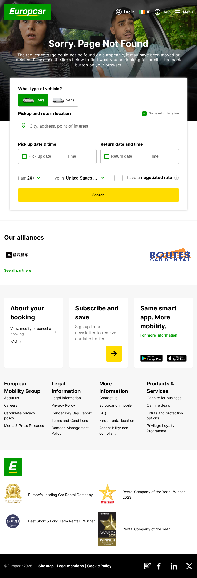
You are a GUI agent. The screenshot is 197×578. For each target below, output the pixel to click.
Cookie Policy (99, 566)
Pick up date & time (37, 144)
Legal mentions (70, 566)
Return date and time (122, 144)
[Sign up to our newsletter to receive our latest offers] (114, 354)
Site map (46, 566)
